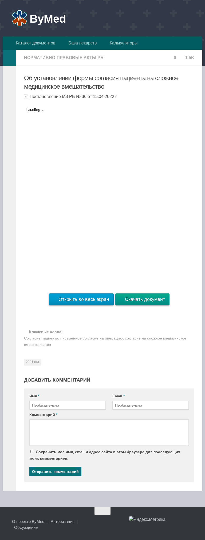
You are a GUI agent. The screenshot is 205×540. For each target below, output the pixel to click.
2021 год (32, 362)
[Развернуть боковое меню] (9, 58)
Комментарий (43, 414)
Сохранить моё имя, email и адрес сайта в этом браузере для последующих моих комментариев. (104, 455)
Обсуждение (26, 527)
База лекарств (81, 43)
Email (118, 396)
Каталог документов (35, 43)
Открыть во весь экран (83, 299)
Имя (34, 396)
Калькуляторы (123, 43)
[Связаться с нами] (190, 521)
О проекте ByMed (28, 521)
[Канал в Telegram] (181, 521)
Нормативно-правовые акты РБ (64, 57)
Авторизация (62, 521)
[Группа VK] (171, 521)
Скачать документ (144, 299)
